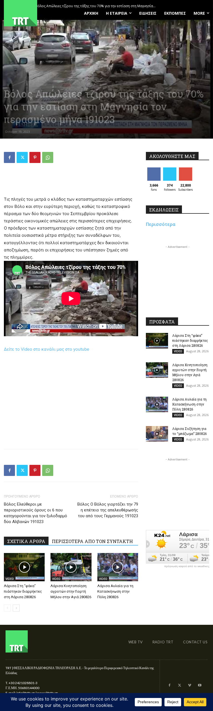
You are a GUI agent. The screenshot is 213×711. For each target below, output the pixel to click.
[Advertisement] (71, 181)
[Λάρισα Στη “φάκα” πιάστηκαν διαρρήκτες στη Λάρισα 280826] (24, 567)
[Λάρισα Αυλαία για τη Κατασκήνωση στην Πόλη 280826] (117, 567)
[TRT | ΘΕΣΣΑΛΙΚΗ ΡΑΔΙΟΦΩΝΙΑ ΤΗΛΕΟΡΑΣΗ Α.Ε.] (35, 13)
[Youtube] (199, 685)
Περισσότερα (161, 224)
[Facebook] (9, 157)
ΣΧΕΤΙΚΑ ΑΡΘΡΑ (26, 541)
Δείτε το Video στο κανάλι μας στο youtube (46, 349)
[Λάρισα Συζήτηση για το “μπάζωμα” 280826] (157, 434)
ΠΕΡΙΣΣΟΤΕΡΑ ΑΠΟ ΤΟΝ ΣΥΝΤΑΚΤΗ (92, 541)
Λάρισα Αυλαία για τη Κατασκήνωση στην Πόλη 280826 (115, 591)
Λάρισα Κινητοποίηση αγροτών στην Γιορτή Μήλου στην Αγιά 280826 (70, 591)
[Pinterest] (34, 157)
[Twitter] (22, 157)
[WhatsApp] (47, 157)
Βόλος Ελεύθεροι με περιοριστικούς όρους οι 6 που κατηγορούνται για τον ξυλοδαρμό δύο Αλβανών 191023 (35, 513)
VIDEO (10, 579)
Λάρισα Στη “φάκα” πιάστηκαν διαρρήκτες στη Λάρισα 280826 (23, 591)
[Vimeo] (189, 685)
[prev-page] (7, 608)
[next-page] (16, 608)
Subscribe (186, 169)
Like (154, 169)
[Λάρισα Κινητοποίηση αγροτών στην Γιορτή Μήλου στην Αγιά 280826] (70, 567)
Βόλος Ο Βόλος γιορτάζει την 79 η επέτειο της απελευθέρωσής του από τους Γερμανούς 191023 (107, 510)
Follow (169, 169)
